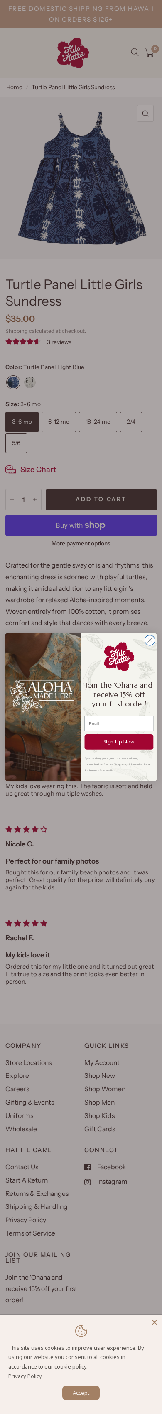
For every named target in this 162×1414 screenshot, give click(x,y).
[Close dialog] (150, 640)
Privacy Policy (25, 1376)
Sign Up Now (119, 741)
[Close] (154, 1322)
